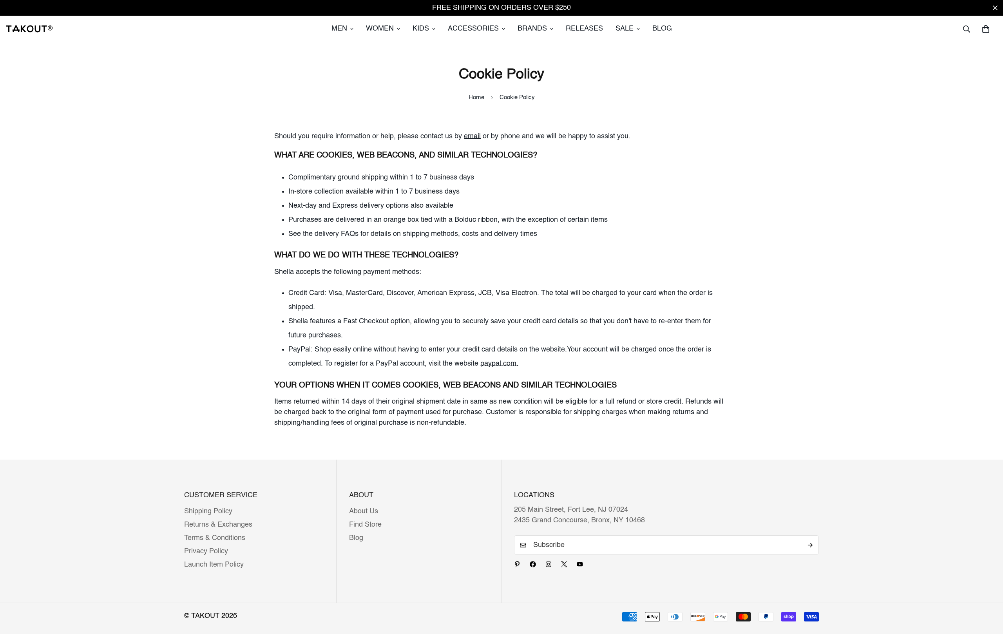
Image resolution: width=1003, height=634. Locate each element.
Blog (662, 28)
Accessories (473, 28)
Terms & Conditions (214, 538)
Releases (584, 28)
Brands (532, 28)
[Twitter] (564, 564)
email (472, 136)
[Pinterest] (517, 564)
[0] (986, 29)
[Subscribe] (810, 545)
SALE (625, 28)
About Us (363, 511)
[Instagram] (548, 564)
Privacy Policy (206, 551)
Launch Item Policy (214, 564)
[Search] (966, 29)
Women (380, 28)
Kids (421, 28)
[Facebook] (533, 564)
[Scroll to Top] (988, 591)
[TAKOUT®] (29, 28)
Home (476, 97)
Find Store (365, 524)
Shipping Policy (208, 511)
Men (339, 28)
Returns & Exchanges (218, 524)
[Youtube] (580, 564)
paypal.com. (499, 363)
